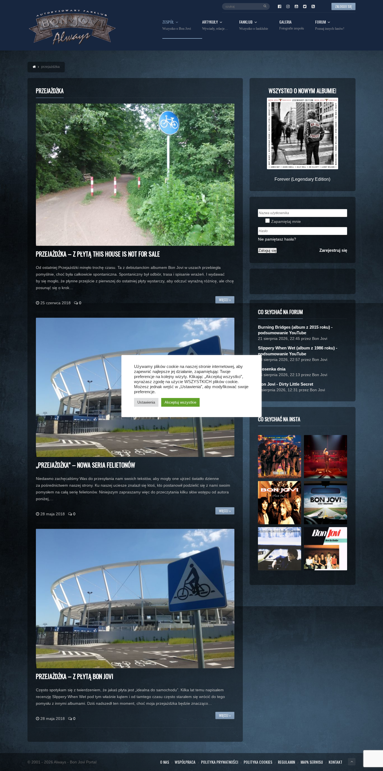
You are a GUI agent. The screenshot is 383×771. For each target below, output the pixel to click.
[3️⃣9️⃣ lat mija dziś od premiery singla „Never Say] (325, 548)
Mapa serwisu (312, 762)
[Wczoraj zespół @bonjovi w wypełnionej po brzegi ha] (325, 456)
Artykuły (215, 25)
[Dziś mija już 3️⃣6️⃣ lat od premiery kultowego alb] (279, 456)
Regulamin (286, 762)
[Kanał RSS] (313, 6)
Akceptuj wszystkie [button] (180, 402)
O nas (164, 762)
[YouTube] (296, 6)
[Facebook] (279, 6)
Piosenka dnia (271, 369)
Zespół (176, 25)
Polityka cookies (258, 762)
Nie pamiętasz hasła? (277, 239)
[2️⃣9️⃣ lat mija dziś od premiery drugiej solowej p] (279, 548)
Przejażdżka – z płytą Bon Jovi (74, 676)
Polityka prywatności (219, 762)
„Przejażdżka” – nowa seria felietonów (85, 464)
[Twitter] (304, 6)
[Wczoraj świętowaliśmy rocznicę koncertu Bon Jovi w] (325, 502)
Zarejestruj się (333, 250)
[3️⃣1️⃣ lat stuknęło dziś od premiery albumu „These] (279, 502)
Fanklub (253, 25)
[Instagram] (288, 6)
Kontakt (335, 762)
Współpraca (185, 762)
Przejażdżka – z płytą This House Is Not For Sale (98, 253)
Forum (329, 25)
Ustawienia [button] (146, 402)
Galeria (291, 25)
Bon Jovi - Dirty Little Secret (285, 384)
